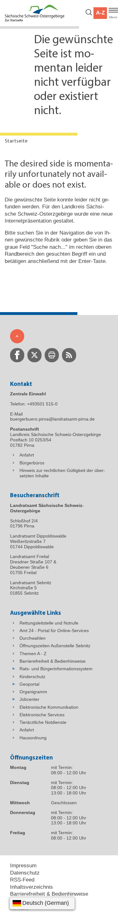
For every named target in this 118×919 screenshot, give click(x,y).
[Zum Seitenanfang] (17, 336)
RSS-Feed (22, 880)
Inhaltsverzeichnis (31, 887)
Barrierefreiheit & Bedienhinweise (49, 894)
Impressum (23, 866)
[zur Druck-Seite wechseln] (52, 355)
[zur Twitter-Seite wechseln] (34, 355)
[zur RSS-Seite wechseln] (69, 355)
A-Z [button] (100, 13)
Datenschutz (25, 873)
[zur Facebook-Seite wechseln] (17, 355)
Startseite (16, 141)
